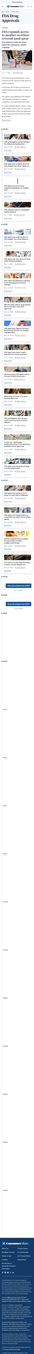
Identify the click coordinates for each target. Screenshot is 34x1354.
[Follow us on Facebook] (2, 1272)
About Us (5, 1248)
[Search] (28, 6)
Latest (5, 28)
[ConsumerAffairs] (15, 6)
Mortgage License (8, 1252)
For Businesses (23, 1252)
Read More (7, 267)
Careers (5, 1260)
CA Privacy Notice (24, 1256)
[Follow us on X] (10, 1272)
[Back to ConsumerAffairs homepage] (3, 12)
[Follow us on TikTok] (8, 1272)
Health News (15, 11)
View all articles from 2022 (18, 586)
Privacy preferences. (17, 2)
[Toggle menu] (2, 6)
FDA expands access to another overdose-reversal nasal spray (16, 35)
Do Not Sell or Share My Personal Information (8, 1266)
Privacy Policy (23, 1248)
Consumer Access (14, 1297)
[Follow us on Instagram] (5, 1272)
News (7, 11)
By (18, 73)
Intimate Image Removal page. (12, 1349)
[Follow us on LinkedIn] (13, 1272)
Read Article (6, 120)
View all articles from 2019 (18, 604)
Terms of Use (6, 1256)
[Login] (31, 6)
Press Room (22, 1260)
